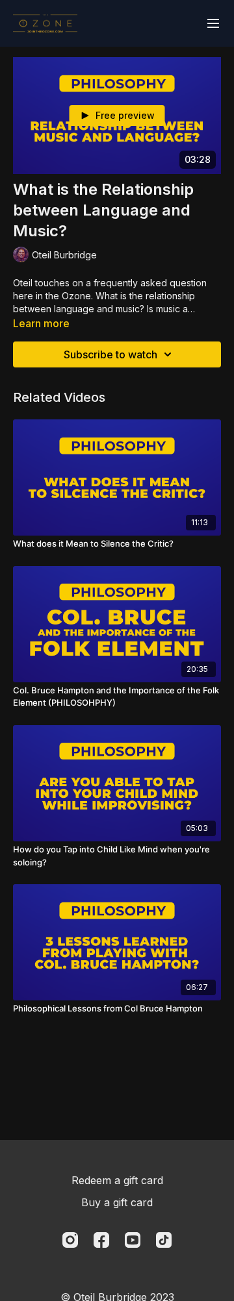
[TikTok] (164, 1240)
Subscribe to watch (110, 354)
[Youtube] (132, 1240)
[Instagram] (70, 1240)
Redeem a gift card (117, 1180)
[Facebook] (101, 1240)
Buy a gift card (117, 1202)
